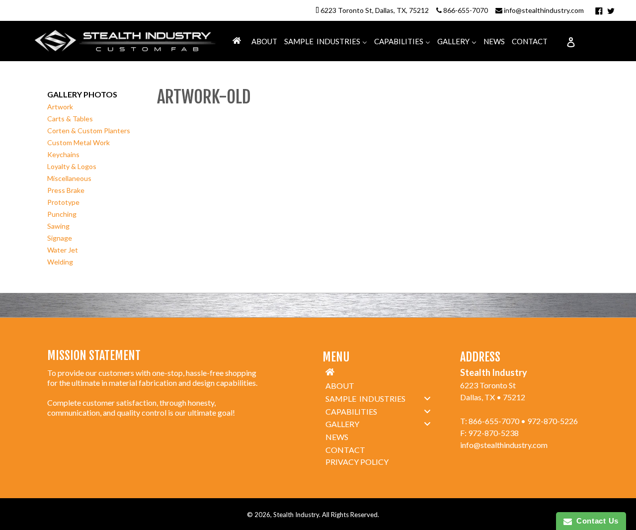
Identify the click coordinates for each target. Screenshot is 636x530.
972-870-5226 (552, 421)
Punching (62, 214)
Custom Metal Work (78, 142)
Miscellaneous (69, 178)
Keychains (63, 154)
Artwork (60, 106)
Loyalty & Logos (71, 166)
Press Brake (65, 190)
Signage (59, 238)
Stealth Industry (296, 515)
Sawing (58, 226)
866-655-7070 (465, 10)
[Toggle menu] (427, 398)
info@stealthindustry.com (544, 10)
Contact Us (595, 521)
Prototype (63, 202)
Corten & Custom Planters (88, 130)
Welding (60, 262)
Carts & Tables (70, 118)
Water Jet (62, 250)
